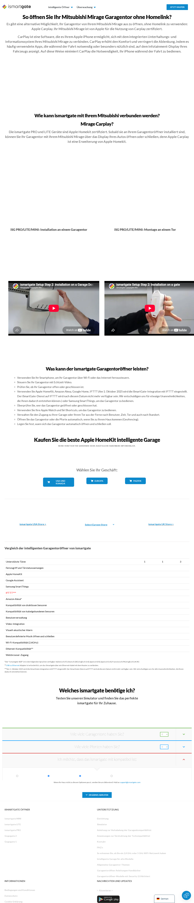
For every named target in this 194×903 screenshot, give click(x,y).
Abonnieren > (106, 890)
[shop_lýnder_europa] (97, 486)
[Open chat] (186, 895)
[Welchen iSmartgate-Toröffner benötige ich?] (168, 687)
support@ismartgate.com (130, 782)
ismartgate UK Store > (161, 524)
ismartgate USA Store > (33, 524)
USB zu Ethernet (12, 665)
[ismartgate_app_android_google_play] (108, 899)
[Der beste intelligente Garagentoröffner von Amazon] (32, 508)
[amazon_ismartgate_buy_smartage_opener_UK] (161, 508)
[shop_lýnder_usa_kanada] (58, 488)
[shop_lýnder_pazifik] (135, 486)
